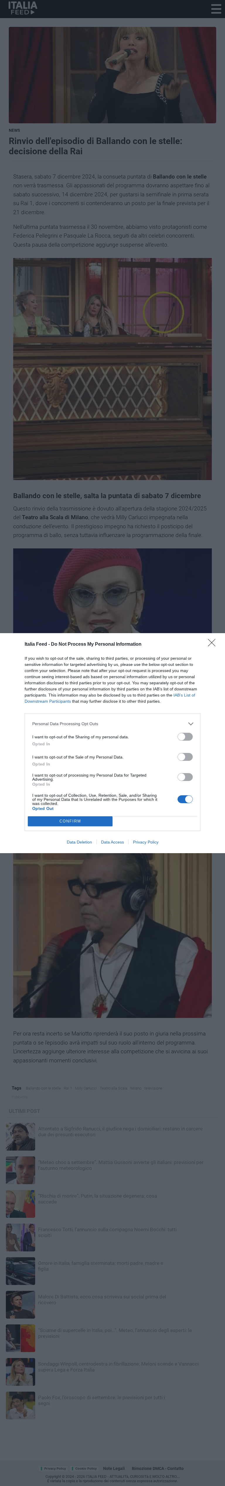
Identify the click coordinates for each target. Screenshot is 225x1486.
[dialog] (112, 743)
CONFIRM (70, 821)
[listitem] (112, 724)
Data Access (112, 842)
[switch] (185, 737)
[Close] (213, 644)
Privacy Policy (145, 842)
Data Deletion (79, 842)
